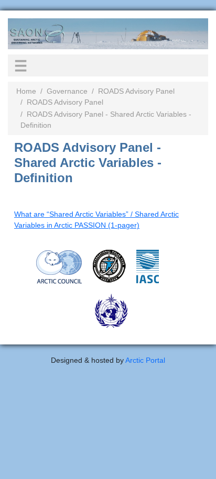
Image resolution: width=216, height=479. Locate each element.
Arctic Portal (145, 360)
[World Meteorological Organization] (111, 310)
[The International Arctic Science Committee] (147, 266)
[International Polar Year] (109, 266)
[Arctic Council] (59, 266)
